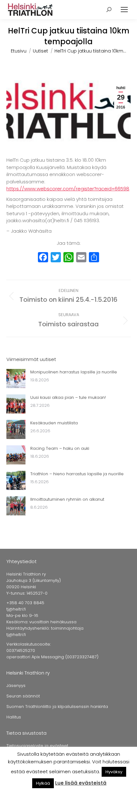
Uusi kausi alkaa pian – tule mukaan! (68, 397)
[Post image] (15, 378)
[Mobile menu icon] (124, 9)
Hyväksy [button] (113, 772)
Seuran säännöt (23, 696)
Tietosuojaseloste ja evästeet (37, 746)
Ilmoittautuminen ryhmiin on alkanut (67, 499)
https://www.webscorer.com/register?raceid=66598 (67, 188)
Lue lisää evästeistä (80, 783)
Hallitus (13, 717)
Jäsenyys (15, 685)
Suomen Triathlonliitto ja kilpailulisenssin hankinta (57, 707)
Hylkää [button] (43, 783)
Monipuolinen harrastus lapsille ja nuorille (73, 372)
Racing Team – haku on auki (59, 448)
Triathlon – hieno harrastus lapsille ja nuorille (77, 474)
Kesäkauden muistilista (54, 423)
